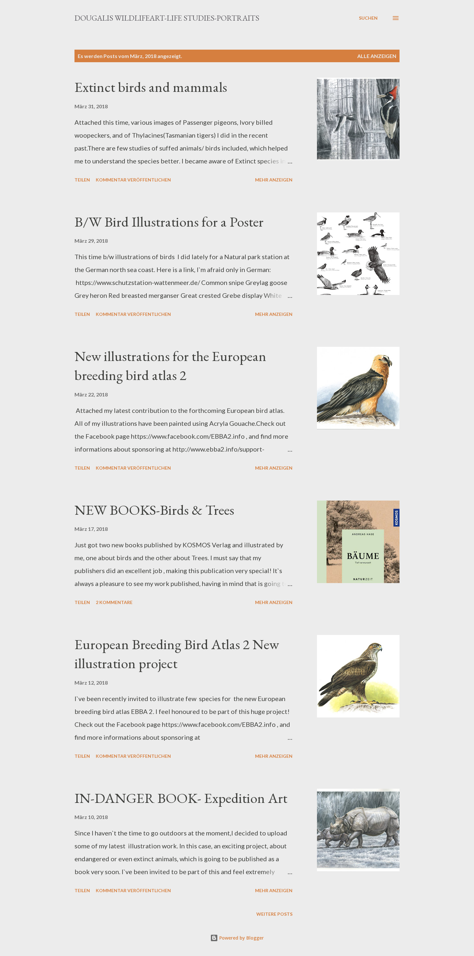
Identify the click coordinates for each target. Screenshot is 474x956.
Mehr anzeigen (273, 179)
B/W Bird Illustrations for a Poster (168, 221)
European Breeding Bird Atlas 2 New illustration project (176, 653)
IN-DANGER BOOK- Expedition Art (180, 798)
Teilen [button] (82, 179)
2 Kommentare (114, 602)
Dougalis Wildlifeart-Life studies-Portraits (166, 18)
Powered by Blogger (241, 938)
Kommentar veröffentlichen (133, 179)
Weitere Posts (274, 914)
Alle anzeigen (376, 56)
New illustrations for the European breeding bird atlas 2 (170, 365)
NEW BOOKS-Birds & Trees (154, 510)
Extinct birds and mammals (150, 87)
